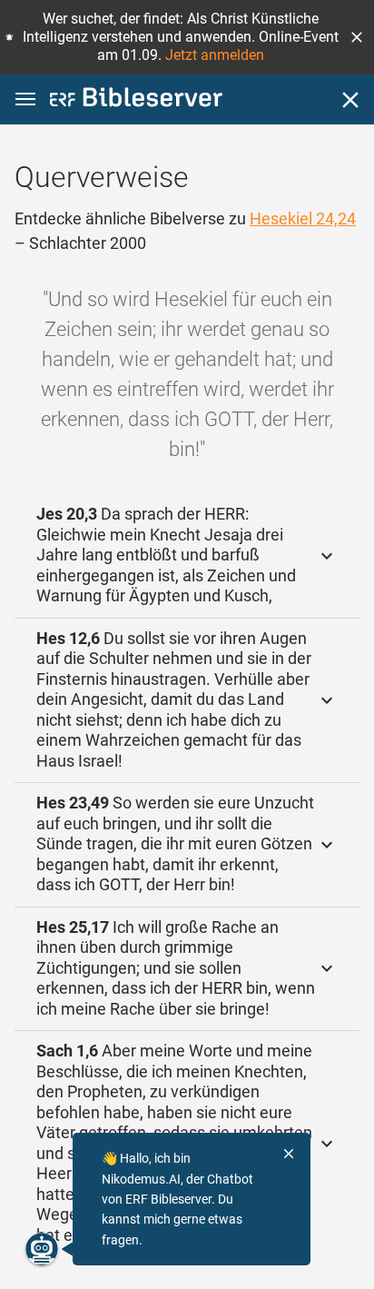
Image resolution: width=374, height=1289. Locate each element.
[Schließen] (350, 100)
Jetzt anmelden (214, 55)
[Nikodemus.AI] (41, 1249)
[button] (357, 37)
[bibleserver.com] (136, 100)
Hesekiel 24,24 (303, 218)
